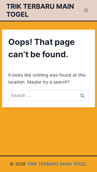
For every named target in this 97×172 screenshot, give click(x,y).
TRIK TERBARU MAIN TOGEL (57, 164)
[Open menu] (86, 10)
